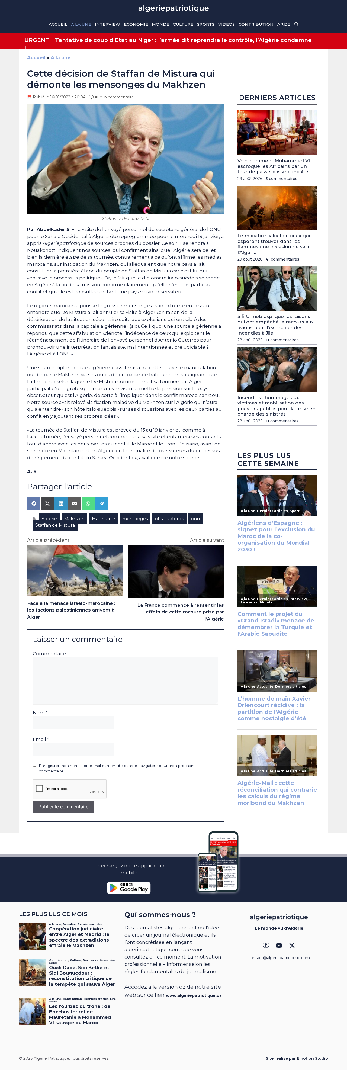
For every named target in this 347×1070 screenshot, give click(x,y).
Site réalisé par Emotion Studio (297, 1058)
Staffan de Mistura (55, 525)
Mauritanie (103, 518)
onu (195, 518)
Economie (136, 24)
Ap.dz (284, 24)
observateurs (169, 518)
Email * (41, 739)
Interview (107, 24)
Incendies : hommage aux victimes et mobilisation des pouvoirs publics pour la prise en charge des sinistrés (276, 406)
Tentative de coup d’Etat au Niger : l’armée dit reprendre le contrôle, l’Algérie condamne (183, 40)
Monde (160, 24)
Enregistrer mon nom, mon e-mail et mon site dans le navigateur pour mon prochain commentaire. (116, 768)
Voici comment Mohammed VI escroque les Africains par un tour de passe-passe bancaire (273, 166)
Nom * (40, 712)
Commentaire (49, 653)
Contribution (256, 24)
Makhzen (74, 518)
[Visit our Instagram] (279, 945)
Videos (226, 24)
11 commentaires (282, 340)
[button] (296, 24)
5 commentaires (281, 178)
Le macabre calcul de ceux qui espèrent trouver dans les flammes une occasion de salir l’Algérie (273, 244)
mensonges (135, 518)
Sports (205, 24)
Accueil (58, 24)
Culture (183, 24)
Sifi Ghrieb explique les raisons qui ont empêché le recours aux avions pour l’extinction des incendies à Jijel (275, 325)
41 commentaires (282, 259)
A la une (81, 24)
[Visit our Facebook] (266, 945)
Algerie (49, 518)
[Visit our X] (292, 945)
